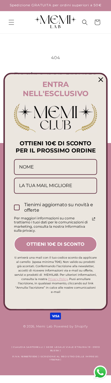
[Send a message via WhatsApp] (100, 372)
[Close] (101, 79)
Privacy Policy (58, 279)
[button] (11, 22)
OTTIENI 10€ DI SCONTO (55, 244)
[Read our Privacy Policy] (93, 218)
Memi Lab (44, 326)
